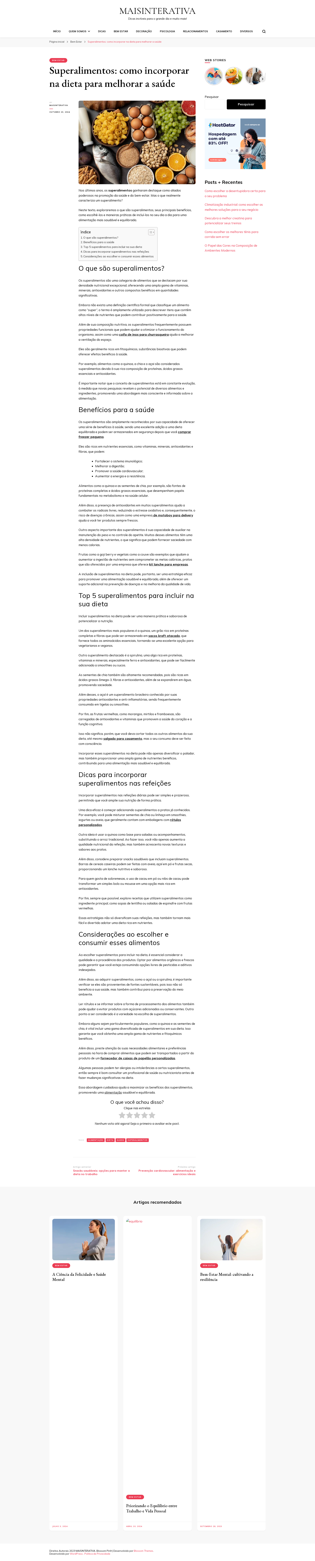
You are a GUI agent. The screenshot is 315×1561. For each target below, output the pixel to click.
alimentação (113, 1092)
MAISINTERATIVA (157, 11)
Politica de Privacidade (97, 1553)
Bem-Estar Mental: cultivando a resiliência (226, 1277)
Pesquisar (212, 97)
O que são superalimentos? (100, 237)
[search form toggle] (264, 31)
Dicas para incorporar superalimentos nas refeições (116, 251)
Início (57, 31)
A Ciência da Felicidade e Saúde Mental (79, 1277)
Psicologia (167, 31)
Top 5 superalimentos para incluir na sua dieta (112, 247)
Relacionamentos (195, 31)
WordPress (76, 1553)
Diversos (246, 31)
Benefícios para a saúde (98, 242)
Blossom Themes (143, 1550)
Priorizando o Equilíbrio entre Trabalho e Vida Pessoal (151, 1508)
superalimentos (137, 1140)
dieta (110, 1140)
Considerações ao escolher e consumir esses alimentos (118, 256)
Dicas (102, 31)
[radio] (122, 1116)
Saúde (120, 1140)
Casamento (224, 31)
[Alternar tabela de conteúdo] (149, 232)
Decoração (144, 31)
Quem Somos (77, 31)
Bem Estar (121, 31)
